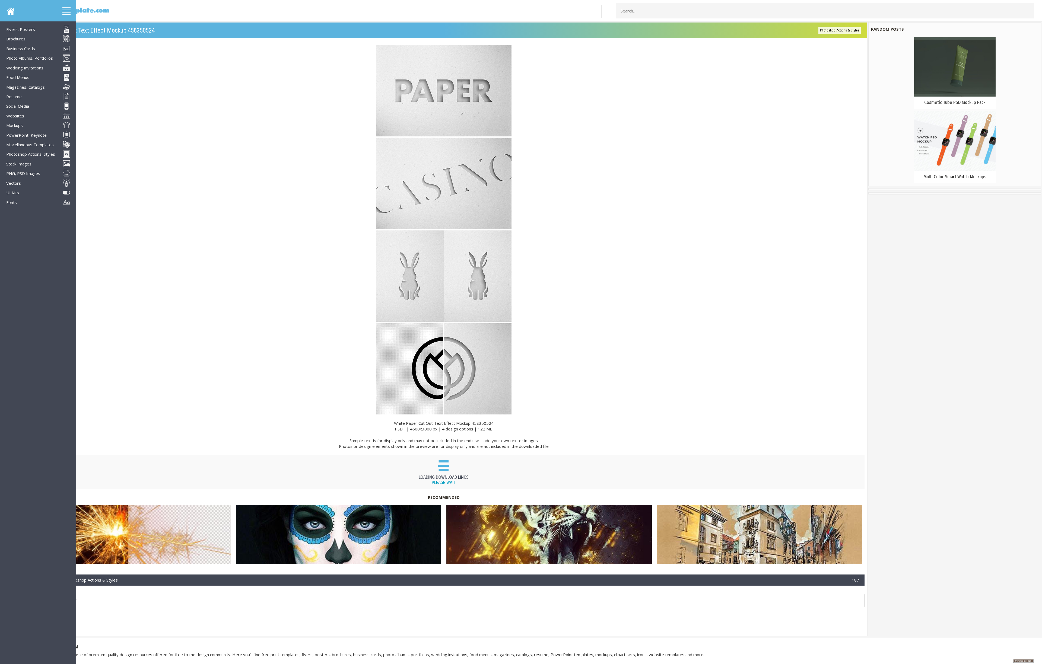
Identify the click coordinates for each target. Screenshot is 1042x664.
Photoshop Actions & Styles (839, 30)
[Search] (1028, 11)
